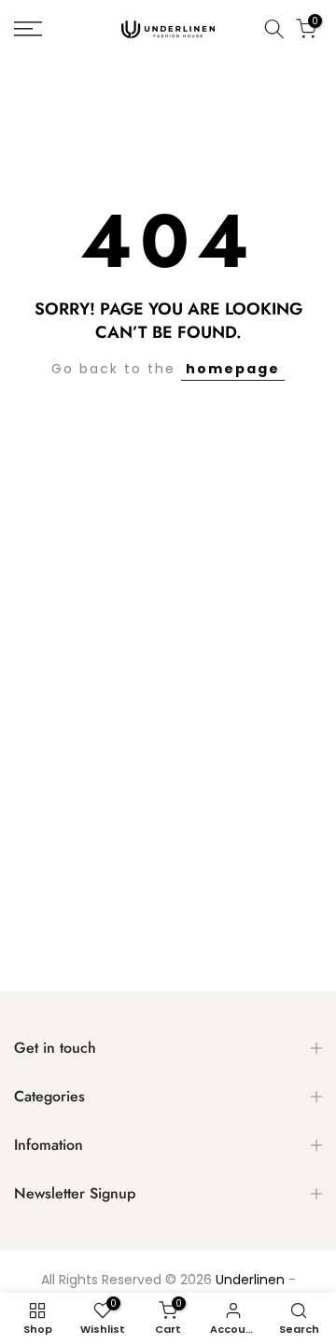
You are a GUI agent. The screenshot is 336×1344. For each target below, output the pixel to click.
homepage (233, 368)
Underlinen (250, 1280)
